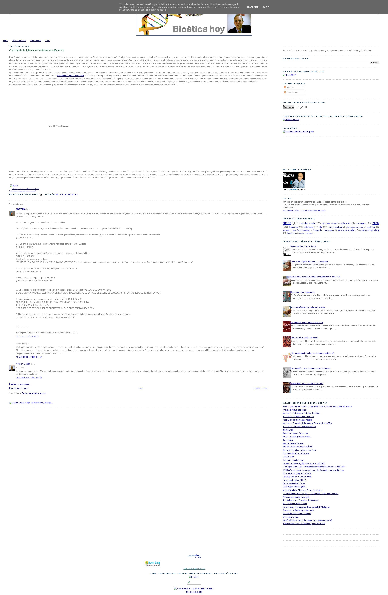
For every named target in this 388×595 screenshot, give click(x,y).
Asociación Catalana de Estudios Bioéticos (301, 413)
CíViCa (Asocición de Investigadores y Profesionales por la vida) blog (313, 470)
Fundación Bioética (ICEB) (294, 480)
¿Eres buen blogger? (194, 569)
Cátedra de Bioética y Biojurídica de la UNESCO (304, 463)
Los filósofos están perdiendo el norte (306, 323)
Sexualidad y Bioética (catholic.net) (298, 510)
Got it (266, 7)
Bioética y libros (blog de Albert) (296, 437)
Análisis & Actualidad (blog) (295, 410)
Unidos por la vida (290, 517)
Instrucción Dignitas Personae (70, 76)
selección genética (369, 230)
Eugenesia (293, 227)
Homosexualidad (335, 227)
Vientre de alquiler (305, 233)
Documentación (19, 41)
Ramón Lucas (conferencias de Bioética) (300, 500)
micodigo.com (194, 592)
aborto (287, 223)
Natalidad (286, 230)
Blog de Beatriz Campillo (293, 443)
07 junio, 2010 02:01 (27, 336)
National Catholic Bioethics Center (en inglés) (302, 490)
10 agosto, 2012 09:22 (29, 378)
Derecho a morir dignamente (302, 292)
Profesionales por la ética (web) (296, 497)
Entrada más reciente (18, 388)
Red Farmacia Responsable (295, 504)
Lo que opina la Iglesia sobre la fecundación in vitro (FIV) (315, 277)
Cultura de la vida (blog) (293, 460)
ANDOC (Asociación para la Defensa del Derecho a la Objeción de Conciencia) (317, 407)
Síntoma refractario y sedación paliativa (307, 307)
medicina (371, 227)
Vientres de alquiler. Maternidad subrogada (309, 261)
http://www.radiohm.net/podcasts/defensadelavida (304, 211)
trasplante (291, 233)
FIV (320, 227)
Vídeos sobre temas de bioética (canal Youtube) (304, 524)
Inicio (140, 388)
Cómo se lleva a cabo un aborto (304, 338)
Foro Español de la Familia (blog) (297, 477)
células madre (63, 194)
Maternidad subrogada (355, 227)
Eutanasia (308, 227)
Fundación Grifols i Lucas (294, 483)
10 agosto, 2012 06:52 (29, 357)
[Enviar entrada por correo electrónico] (41, 194)
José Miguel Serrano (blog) (294, 487)
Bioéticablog (288, 440)
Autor (47, 41)
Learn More (253, 7)
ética (75, 194)
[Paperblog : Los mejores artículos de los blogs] (194, 558)
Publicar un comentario (19, 384)
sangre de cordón (346, 230)
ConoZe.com (288, 457)
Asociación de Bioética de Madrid (297, 420)
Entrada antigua (260, 388)
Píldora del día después (323, 230)
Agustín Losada (23, 364)
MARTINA (20, 209)
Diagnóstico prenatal (329, 223)
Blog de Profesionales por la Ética (297, 447)
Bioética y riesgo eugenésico (303, 246)
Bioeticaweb (288, 430)
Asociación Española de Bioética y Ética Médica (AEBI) (307, 423)
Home (5, 41)
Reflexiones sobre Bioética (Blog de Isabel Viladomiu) (306, 507)
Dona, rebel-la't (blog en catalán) (297, 473)
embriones (361, 223)
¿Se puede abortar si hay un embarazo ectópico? (312, 353)
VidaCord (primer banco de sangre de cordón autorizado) (307, 520)
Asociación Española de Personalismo (299, 427)
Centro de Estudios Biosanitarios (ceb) (299, 450)
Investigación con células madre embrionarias (310, 368)
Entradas (290, 88)
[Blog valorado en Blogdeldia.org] (152, 563)
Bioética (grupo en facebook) (295, 433)
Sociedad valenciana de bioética (297, 514)
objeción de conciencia (301, 230)
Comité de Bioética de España (296, 453)
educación (345, 223)
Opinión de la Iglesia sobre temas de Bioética (36, 50)
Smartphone (35, 41)
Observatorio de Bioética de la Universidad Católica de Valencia (310, 494)
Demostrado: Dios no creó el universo (306, 384)
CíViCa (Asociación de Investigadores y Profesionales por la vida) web (314, 467)
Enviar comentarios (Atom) (33, 393)
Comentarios (292, 93)
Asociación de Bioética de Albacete (298, 417)
